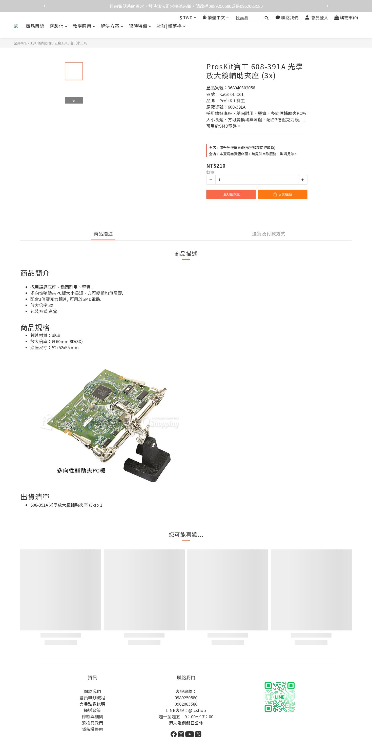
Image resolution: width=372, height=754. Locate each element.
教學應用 (82, 26)
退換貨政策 (92, 723)
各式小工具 (78, 43)
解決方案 (110, 26)
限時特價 (138, 26)
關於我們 (92, 691)
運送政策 (92, 710)
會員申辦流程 (92, 698)
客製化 (56, 26)
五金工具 (61, 43)
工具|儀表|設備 (41, 43)
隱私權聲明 (92, 729)
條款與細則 (92, 716)
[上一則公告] (44, 6)
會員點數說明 (92, 704)
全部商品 (20, 43)
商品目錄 (35, 26)
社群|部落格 (169, 26)
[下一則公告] (327, 6)
